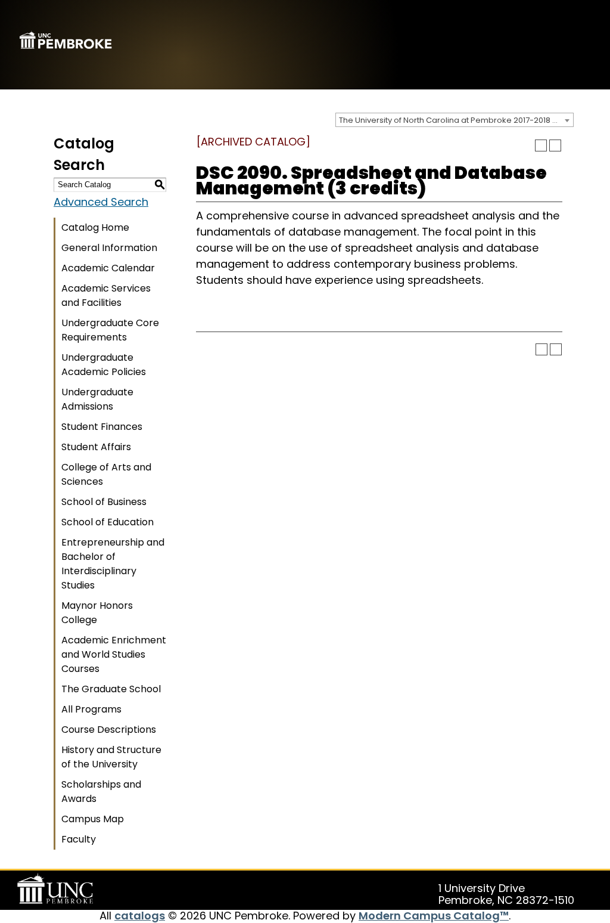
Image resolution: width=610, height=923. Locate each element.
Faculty (78, 839)
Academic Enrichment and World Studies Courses (113, 654)
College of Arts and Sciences (106, 474)
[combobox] (454, 120)
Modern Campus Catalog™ (434, 915)
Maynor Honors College (97, 613)
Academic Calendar (108, 268)
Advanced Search (101, 201)
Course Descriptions (108, 729)
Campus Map (92, 819)
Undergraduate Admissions (97, 399)
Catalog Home (95, 227)
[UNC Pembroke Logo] (57, 889)
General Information (109, 248)
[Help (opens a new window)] (555, 145)
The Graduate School (111, 689)
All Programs (91, 709)
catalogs (139, 915)
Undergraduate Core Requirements (110, 330)
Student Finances (101, 426)
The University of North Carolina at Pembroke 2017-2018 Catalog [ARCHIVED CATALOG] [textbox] (456, 120)
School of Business (104, 502)
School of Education (107, 522)
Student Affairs (96, 447)
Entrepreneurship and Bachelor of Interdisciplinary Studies (112, 563)
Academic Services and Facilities (106, 295)
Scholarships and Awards (101, 792)
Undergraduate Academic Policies (103, 365)
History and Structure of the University (111, 757)
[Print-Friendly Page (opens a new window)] (541, 145)
